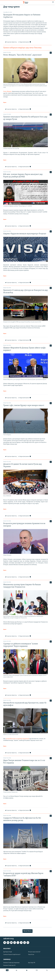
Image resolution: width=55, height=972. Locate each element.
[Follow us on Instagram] (14, 942)
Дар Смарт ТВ (31, 962)
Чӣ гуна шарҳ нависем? (34, 951)
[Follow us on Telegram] (21, 942)
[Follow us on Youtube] (11, 942)
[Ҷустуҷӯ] (47, 970)
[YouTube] (27, 970)
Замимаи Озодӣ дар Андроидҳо (11, 962)
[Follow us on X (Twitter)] (18, 942)
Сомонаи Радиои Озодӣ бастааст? (11, 954)
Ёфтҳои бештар (27, 931)
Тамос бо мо (31, 954)
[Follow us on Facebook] (8, 942)
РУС (37, 970)
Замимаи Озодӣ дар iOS (9, 965)
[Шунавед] (16, 970)
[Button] (11, 42)
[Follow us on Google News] (4, 942)
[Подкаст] (27, 942)
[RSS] (24, 942)
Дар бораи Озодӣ (7, 951)
